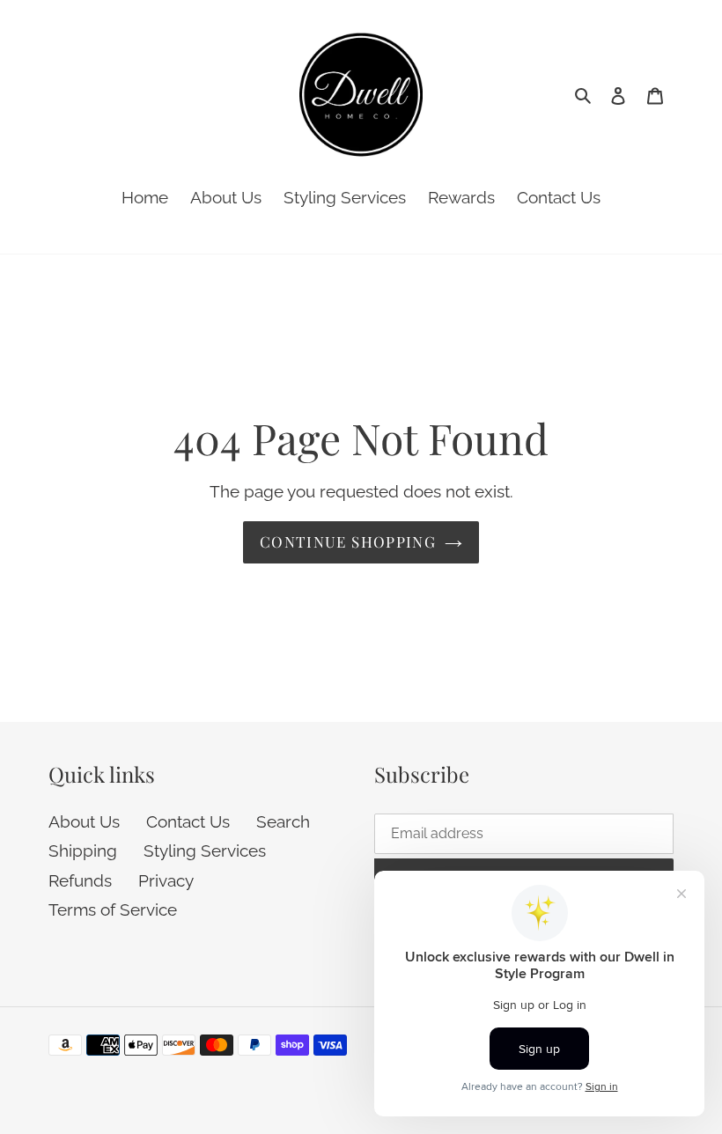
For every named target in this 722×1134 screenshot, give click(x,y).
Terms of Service (112, 909)
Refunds (80, 880)
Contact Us (188, 821)
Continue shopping (348, 541)
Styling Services (205, 850)
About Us (84, 821)
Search (283, 821)
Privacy (166, 880)
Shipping (82, 850)
